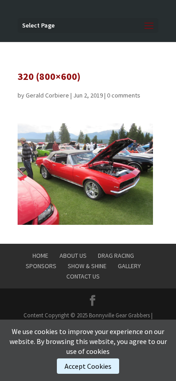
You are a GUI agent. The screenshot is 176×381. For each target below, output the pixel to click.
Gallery (129, 266)
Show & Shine (87, 266)
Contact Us (83, 276)
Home (40, 255)
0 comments (123, 95)
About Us (73, 255)
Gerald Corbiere (47, 95)
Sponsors (41, 266)
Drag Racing (116, 255)
